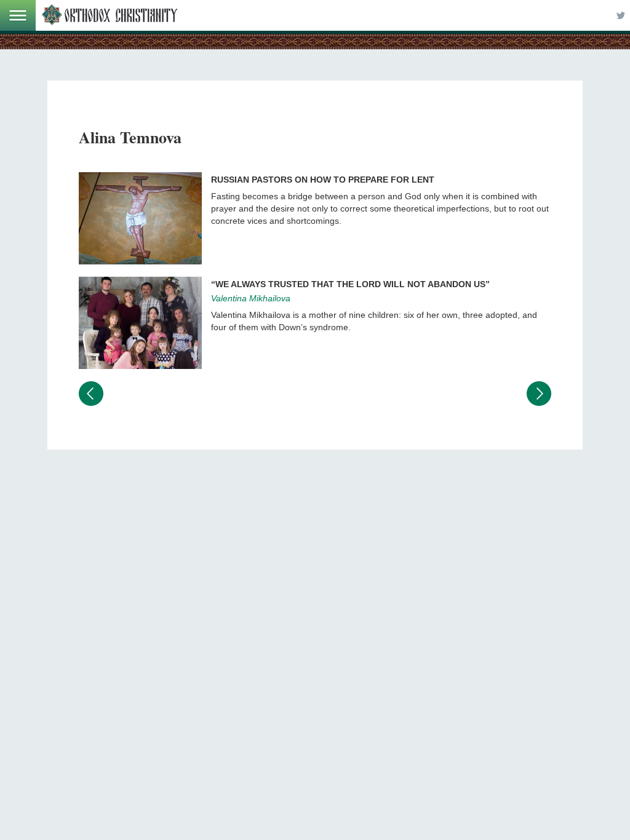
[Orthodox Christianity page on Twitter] (621, 15)
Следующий (539, 393)
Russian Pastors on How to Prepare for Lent (322, 179)
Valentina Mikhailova (250, 298)
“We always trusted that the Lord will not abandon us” (350, 284)
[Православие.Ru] (109, 15)
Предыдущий (91, 393)
